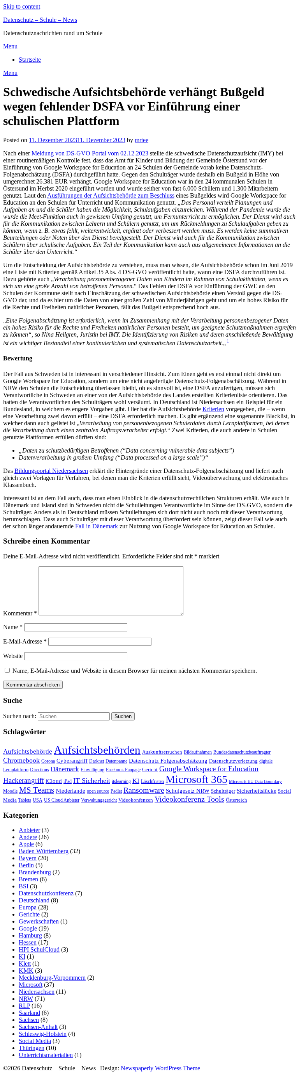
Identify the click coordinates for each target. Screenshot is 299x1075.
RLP (24, 1005)
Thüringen (31, 1048)
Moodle (10, 791)
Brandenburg (35, 872)
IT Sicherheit (91, 780)
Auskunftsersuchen (162, 752)
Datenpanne (116, 761)
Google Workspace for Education (209, 769)
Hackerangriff (23, 780)
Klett (25, 963)
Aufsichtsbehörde (27, 751)
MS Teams (36, 790)
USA (37, 800)
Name (13, 627)
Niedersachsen (37, 991)
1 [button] (228, 341)
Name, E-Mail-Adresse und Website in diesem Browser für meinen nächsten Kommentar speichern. (134, 670)
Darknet (96, 761)
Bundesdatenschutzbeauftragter (242, 752)
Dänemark (65, 769)
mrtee (141, 140)
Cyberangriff (72, 761)
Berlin (26, 865)
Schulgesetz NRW (187, 791)
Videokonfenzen (135, 800)
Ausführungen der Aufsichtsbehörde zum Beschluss (110, 195)
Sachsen (29, 1019)
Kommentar (20, 613)
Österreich (236, 800)
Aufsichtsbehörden (97, 749)
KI (135, 780)
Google (28, 928)
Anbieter (29, 830)
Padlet (116, 791)
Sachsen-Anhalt (38, 1026)
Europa (28, 907)
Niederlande (70, 790)
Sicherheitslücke (256, 790)
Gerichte (29, 914)
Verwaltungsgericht (99, 800)
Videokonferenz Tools (189, 799)
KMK (26, 970)
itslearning (121, 781)
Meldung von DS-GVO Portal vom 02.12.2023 (90, 153)
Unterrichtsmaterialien (46, 1055)
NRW (26, 998)
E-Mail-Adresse (25, 641)
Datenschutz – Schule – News (40, 19)
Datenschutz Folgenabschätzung (168, 761)
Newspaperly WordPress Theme (160, 1068)
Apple (26, 844)
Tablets (24, 800)
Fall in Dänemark (96, 526)
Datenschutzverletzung (233, 761)
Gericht (150, 769)
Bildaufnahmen (198, 752)
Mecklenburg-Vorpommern (52, 977)
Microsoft (30, 984)
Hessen (28, 942)
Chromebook (21, 760)
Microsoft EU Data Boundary (255, 781)
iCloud (54, 781)
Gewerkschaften (39, 921)
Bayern (28, 858)
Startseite (30, 59)
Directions (39, 769)
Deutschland (34, 900)
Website (13, 655)
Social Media (35, 1041)
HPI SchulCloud (39, 949)
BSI (23, 886)
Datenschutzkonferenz (46, 893)
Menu (10, 46)
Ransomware (143, 790)
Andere (28, 837)
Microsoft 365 (196, 779)
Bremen (28, 879)
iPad (67, 781)
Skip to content (21, 6)
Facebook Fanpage (123, 769)
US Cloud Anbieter (61, 800)
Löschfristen (152, 781)
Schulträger (223, 791)
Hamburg (30, 935)
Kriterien (213, 409)
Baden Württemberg (44, 851)
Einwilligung (92, 769)
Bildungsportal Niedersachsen (51, 470)
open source (98, 791)
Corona (48, 761)
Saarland (29, 1012)
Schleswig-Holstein (43, 1033)
